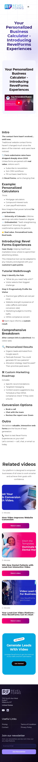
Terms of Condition (28, 724)
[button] (28, 7)
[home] (13, 6)
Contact (5, 727)
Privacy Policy (26, 727)
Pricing (4, 724)
